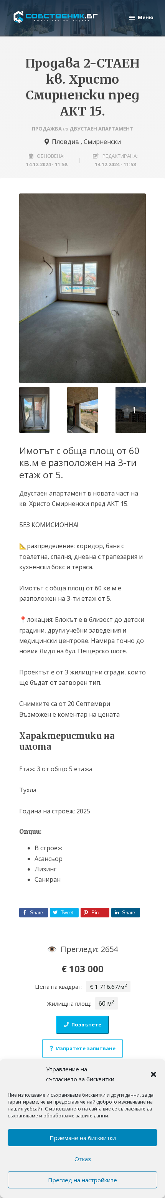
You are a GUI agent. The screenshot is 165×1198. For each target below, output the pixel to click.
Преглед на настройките (82, 1180)
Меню (145, 17)
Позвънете (86, 1024)
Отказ (82, 1159)
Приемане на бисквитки (83, 1138)
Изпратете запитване (86, 1048)
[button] (153, 1074)
